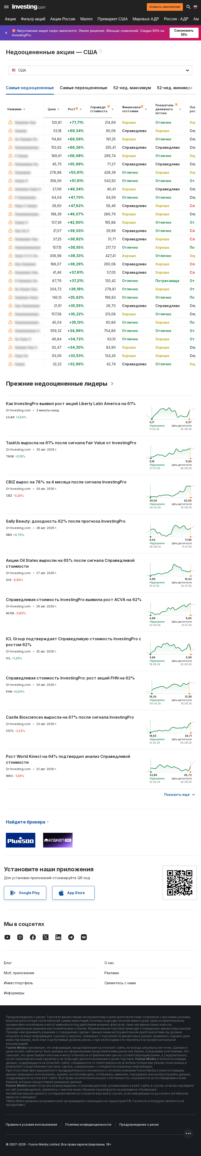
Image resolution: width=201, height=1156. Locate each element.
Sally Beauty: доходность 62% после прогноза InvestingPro (66, 521)
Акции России (62, 19)
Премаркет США (113, 19)
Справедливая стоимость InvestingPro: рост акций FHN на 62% (70, 678)
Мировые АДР (146, 19)
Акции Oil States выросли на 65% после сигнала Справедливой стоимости (70, 563)
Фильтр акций (33, 19)
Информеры (14, 993)
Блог (8, 963)
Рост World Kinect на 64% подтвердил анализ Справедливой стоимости (68, 759)
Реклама (111, 973)
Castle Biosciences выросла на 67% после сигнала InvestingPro (70, 717)
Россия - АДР (176, 19)
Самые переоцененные (83, 87)
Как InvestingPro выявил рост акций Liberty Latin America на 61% (71, 403)
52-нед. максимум (132, 87)
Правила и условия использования (31, 1124)
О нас (109, 963)
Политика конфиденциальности (88, 1124)
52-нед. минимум (174, 87)
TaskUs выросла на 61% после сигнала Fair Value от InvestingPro (71, 442)
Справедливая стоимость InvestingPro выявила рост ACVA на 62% (74, 599)
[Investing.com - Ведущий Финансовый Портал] (28, 7)
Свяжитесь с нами (120, 983)
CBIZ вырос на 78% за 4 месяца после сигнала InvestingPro (66, 482)
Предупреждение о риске (139, 1124)
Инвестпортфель (18, 983)
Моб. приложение (19, 973)
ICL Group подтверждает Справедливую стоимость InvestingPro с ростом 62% (73, 641)
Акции (10, 19)
